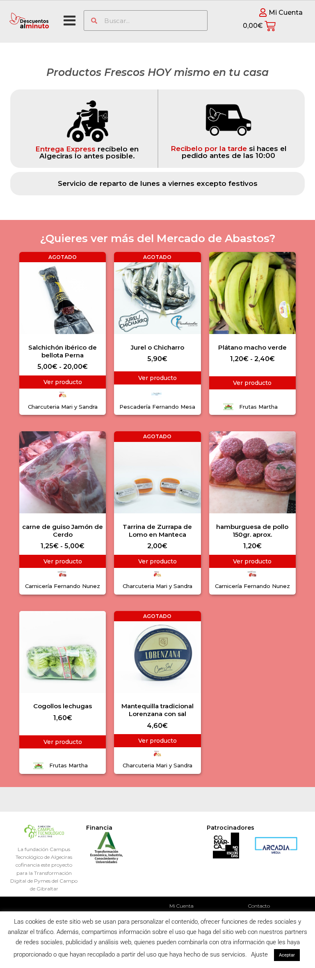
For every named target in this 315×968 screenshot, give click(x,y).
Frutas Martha (258, 406)
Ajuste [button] (259, 954)
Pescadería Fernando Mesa (157, 406)
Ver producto (62, 382)
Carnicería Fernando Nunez (62, 586)
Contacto (259, 906)
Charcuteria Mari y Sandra (63, 406)
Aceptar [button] (287, 955)
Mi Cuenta (181, 906)
